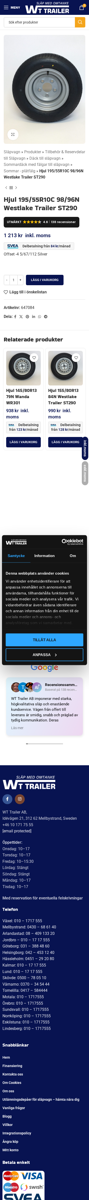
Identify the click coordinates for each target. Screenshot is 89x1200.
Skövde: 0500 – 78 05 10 (24, 977)
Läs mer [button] (17, 728)
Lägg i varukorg (45, 280)
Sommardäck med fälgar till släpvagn (36, 164)
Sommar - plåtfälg (19, 171)
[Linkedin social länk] (34, 316)
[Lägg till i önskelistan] (34, 357)
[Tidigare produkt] (6, 187)
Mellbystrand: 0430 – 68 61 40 (29, 927)
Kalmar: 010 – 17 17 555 (24, 965)
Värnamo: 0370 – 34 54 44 (25, 984)
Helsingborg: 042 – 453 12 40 (28, 952)
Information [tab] (44, 556)
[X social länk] (21, 316)
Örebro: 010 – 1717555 (22, 1003)
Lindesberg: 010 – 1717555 (26, 1028)
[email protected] (16, 831)
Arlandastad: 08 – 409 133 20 (28, 933)
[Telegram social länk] (46, 316)
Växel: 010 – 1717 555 (22, 921)
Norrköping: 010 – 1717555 (26, 1016)
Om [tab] (73, 556)
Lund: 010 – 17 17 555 (22, 971)
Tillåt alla (44, 640)
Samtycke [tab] (16, 556)
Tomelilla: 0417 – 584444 (24, 990)
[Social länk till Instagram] (20, 799)
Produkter (32, 152)
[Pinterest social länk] (27, 316)
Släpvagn (12, 152)
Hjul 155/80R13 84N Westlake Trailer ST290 (63, 396)
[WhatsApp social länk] (40, 316)
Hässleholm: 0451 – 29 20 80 (28, 958)
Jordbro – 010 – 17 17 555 (26, 940)
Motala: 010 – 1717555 (23, 997)
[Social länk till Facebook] (15, 316)
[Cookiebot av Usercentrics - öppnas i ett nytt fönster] (62, 542)
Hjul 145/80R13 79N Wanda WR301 (21, 396)
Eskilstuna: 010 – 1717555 (25, 1022)
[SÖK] (80, 22)
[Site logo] (47, 7)
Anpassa (42, 654)
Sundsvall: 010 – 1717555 (25, 1009)
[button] (23, 442)
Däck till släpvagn (45, 158)
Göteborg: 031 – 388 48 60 (25, 946)
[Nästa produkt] (16, 187)
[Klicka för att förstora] (13, 134)
